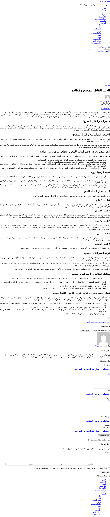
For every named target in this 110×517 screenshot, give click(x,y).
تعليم (102, 322)
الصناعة (107, 322)
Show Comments (104, 435)
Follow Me (98, 346)
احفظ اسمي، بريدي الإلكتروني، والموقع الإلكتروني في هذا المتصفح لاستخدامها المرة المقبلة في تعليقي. (71, 468)
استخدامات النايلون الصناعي (98, 394)
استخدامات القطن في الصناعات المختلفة (92, 369)
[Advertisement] (55, 68)
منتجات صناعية (92, 322)
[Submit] (89, 49)
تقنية (99, 322)
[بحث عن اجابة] (104, 47)
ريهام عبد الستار (104, 101)
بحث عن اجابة (105, 1)
